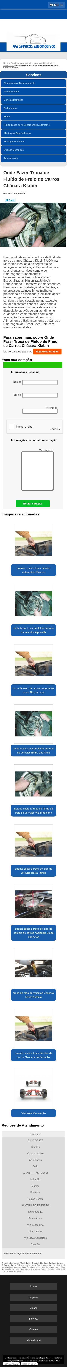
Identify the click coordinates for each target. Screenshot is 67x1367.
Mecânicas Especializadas (17, 133)
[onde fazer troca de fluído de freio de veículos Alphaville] (33, 602)
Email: (18, 394)
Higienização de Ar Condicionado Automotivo (27, 125)
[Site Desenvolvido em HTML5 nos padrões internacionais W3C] (29, 1363)
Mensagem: (46, 449)
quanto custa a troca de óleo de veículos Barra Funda (33, 870)
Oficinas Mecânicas (14, 150)
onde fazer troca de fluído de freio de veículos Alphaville (34, 630)
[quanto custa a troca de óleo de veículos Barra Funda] (33, 843)
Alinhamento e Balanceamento (19, 83)
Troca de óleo (11, 158)
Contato (33, 1329)
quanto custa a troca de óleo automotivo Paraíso (33, 570)
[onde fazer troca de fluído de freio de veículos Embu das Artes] (33, 722)
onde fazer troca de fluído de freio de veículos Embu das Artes (34, 750)
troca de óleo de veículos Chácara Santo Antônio (33, 994)
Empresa (33, 1297)
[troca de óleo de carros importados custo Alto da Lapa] (33, 662)
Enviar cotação (32, 503)
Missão (33, 1308)
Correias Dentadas (13, 100)
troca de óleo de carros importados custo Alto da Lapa (33, 690)
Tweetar (10, 200)
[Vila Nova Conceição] (33, 1087)
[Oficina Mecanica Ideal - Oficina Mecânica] (33, 39)
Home (33, 1286)
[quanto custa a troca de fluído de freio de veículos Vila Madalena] (33, 783)
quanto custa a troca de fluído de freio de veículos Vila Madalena (33, 810)
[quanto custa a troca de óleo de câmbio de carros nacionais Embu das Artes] (33, 903)
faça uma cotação (47, 351)
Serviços (33, 75)
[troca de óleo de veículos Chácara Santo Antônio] (33, 967)
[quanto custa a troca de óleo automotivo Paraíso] (33, 542)
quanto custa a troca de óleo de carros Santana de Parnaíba (33, 1055)
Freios (7, 116)
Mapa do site (34, 1340)
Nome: (17, 381)
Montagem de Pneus (14, 141)
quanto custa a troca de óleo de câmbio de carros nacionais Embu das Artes (34, 932)
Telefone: (52, 407)
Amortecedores (11, 91)
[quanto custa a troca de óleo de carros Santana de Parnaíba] (33, 1027)
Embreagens (10, 108)
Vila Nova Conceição (33, 1113)
